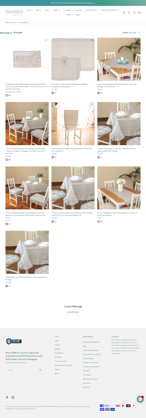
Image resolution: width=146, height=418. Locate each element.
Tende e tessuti (90, 10)
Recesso (86, 387)
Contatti (86, 371)
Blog (77, 15)
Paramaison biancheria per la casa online (19, 406)
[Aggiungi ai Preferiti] (46, 40)
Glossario (86, 383)
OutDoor (79, 10)
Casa (28, 10)
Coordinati (67, 10)
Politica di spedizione (91, 367)
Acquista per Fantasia (109, 10)
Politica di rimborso (90, 362)
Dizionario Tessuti (90, 379)
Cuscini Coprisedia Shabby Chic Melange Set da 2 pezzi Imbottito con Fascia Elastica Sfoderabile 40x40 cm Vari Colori (25, 215)
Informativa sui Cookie (92, 354)
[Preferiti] (134, 12)
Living (46, 10)
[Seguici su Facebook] (7, 397)
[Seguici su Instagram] (12, 397)
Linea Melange (22, 22)
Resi (84, 346)
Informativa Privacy (90, 350)
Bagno (55, 10)
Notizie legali (88, 358)
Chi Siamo (87, 375)
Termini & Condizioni (91, 342)
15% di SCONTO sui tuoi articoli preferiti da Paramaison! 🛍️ (73, 3)
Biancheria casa (10, 22)
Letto (37, 10)
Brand (69, 15)
